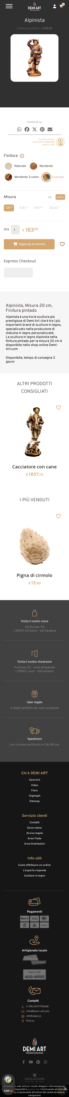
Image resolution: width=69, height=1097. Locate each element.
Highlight (34, 796)
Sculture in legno (34, 875)
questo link (33, 1089)
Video (34, 785)
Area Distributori (34, 844)
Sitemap (34, 801)
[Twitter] (34, 129)
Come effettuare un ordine (34, 865)
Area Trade (34, 838)
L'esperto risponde (34, 870)
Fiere (34, 790)
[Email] (50, 129)
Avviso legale (34, 833)
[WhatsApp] (19, 129)
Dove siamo (34, 828)
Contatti (34, 822)
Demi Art (34, 780)
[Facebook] (27, 129)
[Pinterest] (42, 129)
